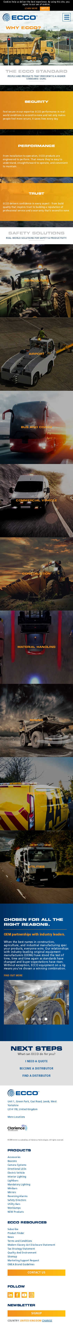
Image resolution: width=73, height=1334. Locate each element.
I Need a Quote (36, 1061)
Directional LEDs (17, 1169)
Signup (36, 1313)
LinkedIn (10, 1295)
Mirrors (12, 1192)
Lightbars (13, 1181)
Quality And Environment (22, 1253)
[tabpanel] (36, 1002)
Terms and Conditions (20, 1241)
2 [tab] (33, 1019)
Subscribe (13, 1229)
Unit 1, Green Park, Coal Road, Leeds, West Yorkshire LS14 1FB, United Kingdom (32, 1106)
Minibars (13, 1188)
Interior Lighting (17, 1177)
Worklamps (14, 1208)
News (11, 1237)
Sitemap (12, 1257)
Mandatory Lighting (19, 1185)
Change (47, 1321)
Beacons (12, 1161)
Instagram (31, 1295)
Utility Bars (14, 1204)
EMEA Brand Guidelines (21, 1264)
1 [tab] (27, 1019)
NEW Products (16, 1212)
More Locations (16, 1117)
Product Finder (16, 1233)
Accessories (14, 1157)
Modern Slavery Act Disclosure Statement (31, 1245)
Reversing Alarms (18, 1196)
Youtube (24, 1295)
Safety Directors (17, 1200)
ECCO (20, 17)
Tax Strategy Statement (21, 1249)
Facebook (17, 1295)
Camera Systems (17, 1165)
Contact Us (37, 1272)
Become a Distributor (36, 1068)
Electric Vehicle (16, 1173)
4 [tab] (46, 1019)
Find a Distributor (36, 1076)
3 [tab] (39, 1019)
